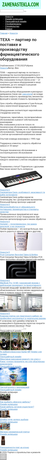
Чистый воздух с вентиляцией (14, 387)
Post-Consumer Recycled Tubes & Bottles (19, 254)
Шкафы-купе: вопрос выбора (14, 419)
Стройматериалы (13, 24)
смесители (27, 94)
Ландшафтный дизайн (15, 21)
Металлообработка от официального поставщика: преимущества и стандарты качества (19, 209)
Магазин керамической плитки (15, 432)
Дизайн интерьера (14, 19)
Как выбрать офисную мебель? (15, 402)
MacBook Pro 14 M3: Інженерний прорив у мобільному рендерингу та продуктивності (20, 284)
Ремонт (8, 29)
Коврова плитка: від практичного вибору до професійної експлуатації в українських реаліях (23, 317)
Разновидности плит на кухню (14, 447)
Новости (9, 16)
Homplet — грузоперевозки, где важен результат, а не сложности (18, 225)
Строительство (12, 26)
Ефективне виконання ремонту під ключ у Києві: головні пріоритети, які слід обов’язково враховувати (22, 361)
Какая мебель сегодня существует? (17, 407)
